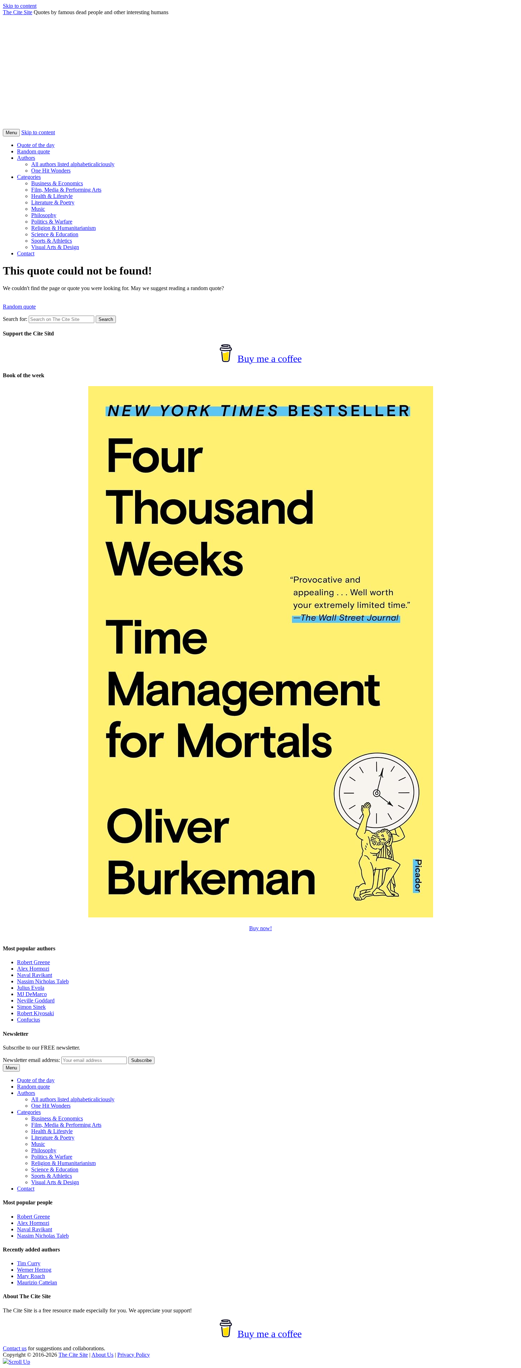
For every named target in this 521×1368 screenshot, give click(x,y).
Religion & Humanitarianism (63, 228)
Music (38, 209)
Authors (26, 158)
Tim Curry (28, 1263)
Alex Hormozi (33, 969)
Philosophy (43, 215)
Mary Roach (31, 1276)
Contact (25, 253)
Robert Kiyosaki (35, 1013)
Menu (11, 132)
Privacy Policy (133, 1355)
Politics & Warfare (51, 222)
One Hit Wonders (51, 171)
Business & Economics (57, 183)
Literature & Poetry (52, 202)
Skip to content (20, 6)
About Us (102, 1355)
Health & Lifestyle (52, 196)
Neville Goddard (36, 1000)
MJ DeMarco (32, 994)
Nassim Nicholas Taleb (43, 981)
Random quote (33, 151)
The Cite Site (17, 12)
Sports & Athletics (51, 241)
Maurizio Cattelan (37, 1282)
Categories (29, 177)
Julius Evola (30, 988)
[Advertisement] (260, 75)
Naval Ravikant (34, 975)
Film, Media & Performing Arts (66, 190)
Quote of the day (36, 145)
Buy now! (260, 928)
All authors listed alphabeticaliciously (72, 164)
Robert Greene (33, 962)
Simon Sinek (31, 1007)
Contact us (15, 1348)
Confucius (28, 1020)
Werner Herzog (34, 1270)
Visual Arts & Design (55, 247)
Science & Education (54, 234)
